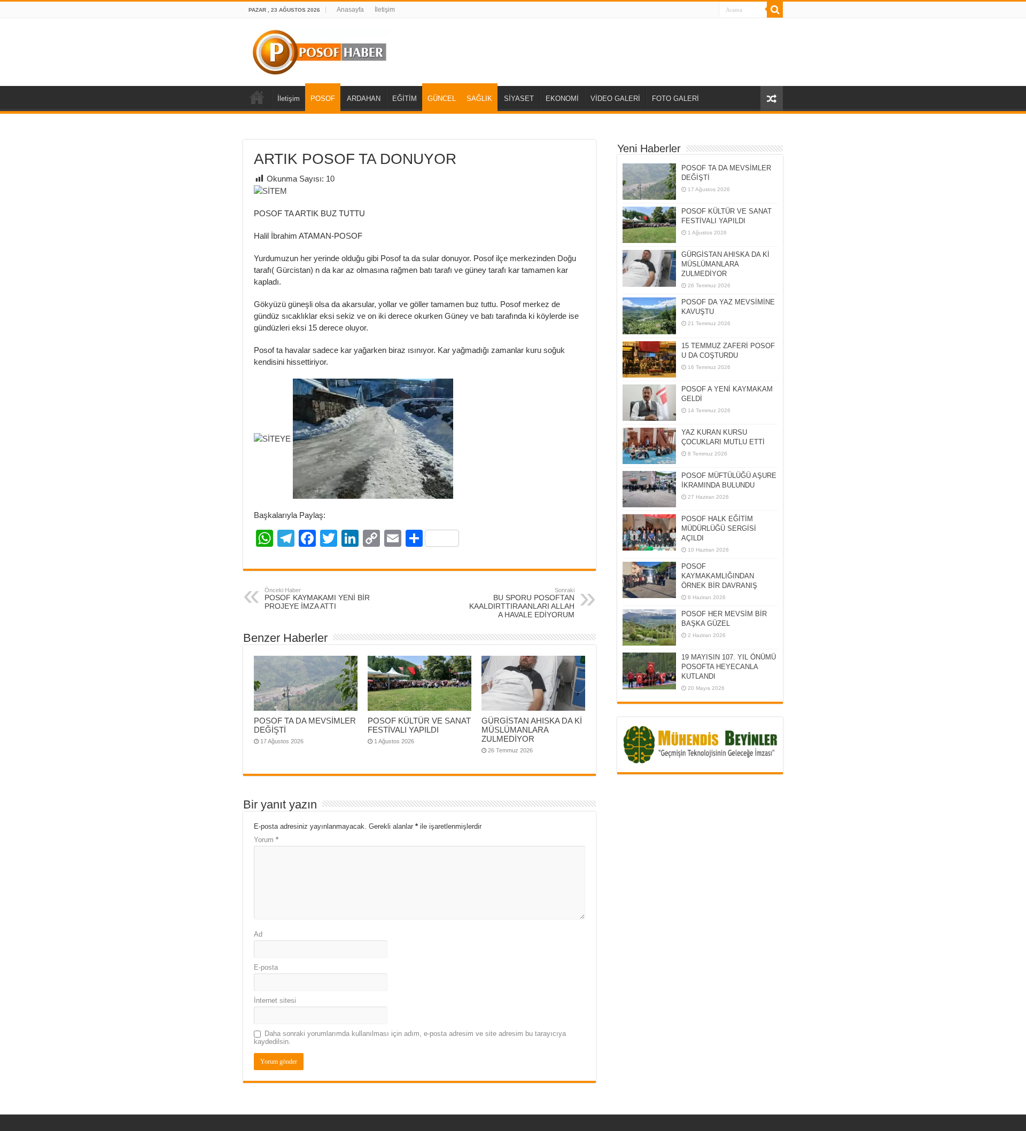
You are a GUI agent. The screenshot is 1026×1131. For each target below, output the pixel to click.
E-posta (266, 967)
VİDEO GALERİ (615, 99)
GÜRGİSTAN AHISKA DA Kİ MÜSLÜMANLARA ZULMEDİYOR (531, 729)
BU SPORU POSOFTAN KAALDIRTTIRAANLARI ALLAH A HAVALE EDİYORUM (521, 603)
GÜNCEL (442, 99)
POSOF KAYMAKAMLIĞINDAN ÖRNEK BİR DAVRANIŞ (719, 576)
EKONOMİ (562, 99)
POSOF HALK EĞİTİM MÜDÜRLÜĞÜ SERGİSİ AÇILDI (718, 528)
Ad (258, 934)
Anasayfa (350, 9)
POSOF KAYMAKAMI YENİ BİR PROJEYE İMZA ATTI (317, 598)
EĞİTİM (404, 99)
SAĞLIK (479, 99)
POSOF (322, 99)
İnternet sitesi (275, 1000)
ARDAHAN (363, 99)
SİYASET (519, 99)
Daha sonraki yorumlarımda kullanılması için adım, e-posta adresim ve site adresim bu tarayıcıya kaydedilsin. (410, 1038)
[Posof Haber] (320, 50)
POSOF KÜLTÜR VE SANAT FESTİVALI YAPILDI (419, 725)
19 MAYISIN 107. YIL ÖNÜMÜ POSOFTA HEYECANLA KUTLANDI (728, 666)
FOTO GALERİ (675, 99)
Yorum (266, 840)
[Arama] (775, 10)
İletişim (385, 9)
